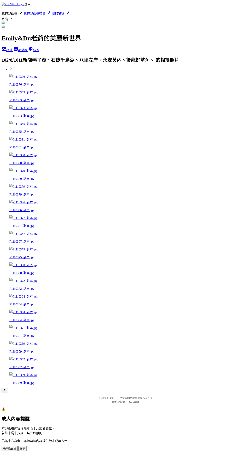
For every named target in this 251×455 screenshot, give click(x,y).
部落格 (23, 50)
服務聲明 (134, 401)
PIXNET (111, 398)
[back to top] (5, 390)
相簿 (9, 50)
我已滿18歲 (9, 448)
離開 (22, 448)
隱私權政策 (118, 401)
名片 (36, 50)
